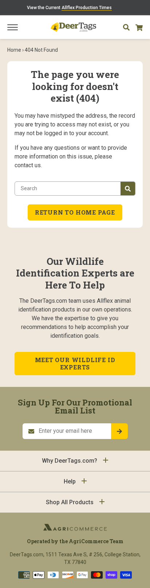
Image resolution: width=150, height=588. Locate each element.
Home (14, 50)
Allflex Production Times (87, 7)
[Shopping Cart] (139, 27)
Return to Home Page (75, 212)
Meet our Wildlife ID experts (75, 363)
